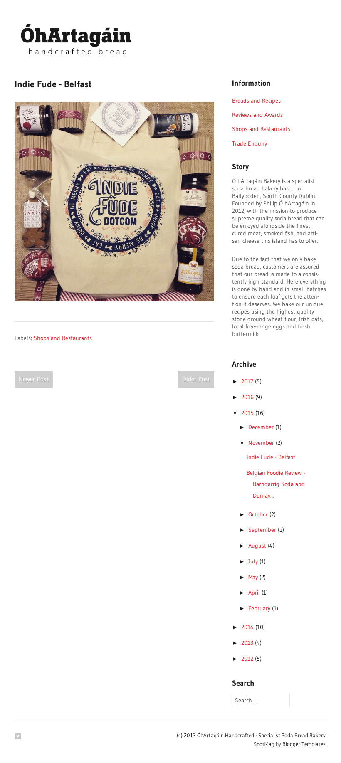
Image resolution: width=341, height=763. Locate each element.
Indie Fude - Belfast (271, 457)
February (260, 608)
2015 (248, 413)
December (261, 427)
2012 (248, 658)
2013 (248, 643)
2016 (248, 397)
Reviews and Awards (257, 115)
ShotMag (264, 744)
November (262, 443)
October (258, 514)
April (255, 592)
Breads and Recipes (256, 100)
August (258, 545)
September (263, 529)
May (253, 577)
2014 (248, 627)
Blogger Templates (304, 744)
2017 (248, 381)
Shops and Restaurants (63, 338)
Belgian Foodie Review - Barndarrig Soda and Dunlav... (276, 484)
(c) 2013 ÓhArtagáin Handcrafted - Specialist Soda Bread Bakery (251, 735)
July (253, 561)
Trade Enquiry (249, 143)
